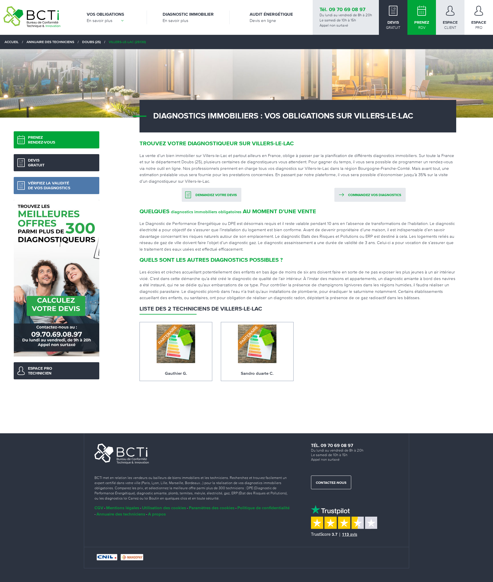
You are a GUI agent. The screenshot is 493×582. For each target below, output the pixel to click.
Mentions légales (122, 507)
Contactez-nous (331, 483)
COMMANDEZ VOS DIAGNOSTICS (374, 195)
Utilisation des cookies (164, 507)
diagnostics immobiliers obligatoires (206, 211)
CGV (98, 507)
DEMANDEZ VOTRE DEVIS (216, 195)
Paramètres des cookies (212, 507)
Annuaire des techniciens (120, 513)
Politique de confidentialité (263, 507)
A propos (157, 513)
